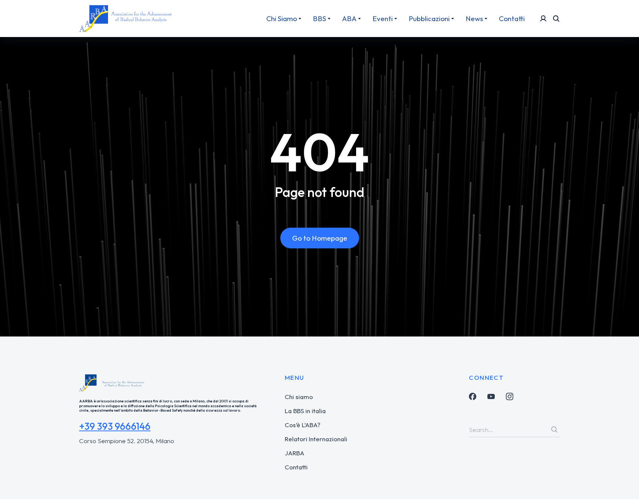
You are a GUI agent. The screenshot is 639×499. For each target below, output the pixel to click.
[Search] (554, 429)
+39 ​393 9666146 (115, 426)
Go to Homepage (319, 238)
